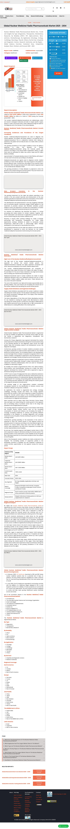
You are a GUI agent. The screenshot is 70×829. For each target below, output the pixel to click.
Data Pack (53, 49)
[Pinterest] (57, 7)
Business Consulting (28, 801)
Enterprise (53, 46)
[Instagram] (64, 7)
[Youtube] (60, 7)
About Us (61, 16)
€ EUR (56, 36)
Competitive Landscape (54, 53)
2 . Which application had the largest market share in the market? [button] (21, 743)
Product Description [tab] (11, 58)
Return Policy (17, 808)
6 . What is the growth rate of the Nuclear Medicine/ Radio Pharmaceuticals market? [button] (19, 757)
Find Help (16, 792)
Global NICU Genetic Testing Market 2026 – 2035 (16, 783)
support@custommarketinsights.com (45, 2)
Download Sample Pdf (36, 98)
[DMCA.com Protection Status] (57, 801)
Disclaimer (16, 801)
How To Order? (18, 795)
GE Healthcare (20, 574)
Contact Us (39, 799)
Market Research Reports (27, 809)
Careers (38, 802)
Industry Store (9, 16)
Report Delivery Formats (18, 798)
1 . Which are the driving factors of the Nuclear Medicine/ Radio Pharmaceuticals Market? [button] (20, 740)
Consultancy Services (51, 16)
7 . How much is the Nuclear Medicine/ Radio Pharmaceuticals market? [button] (22, 760)
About (11, 792)
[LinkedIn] (53, 11)
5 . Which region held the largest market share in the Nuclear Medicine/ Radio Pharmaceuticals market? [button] (22, 753)
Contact (38, 792)
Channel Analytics (27, 805)
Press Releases (20, 16)
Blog (27, 16)
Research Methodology (37, 16)
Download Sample (39, 771)
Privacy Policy (17, 805)
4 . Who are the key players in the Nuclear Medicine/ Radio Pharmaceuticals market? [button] (23, 749)
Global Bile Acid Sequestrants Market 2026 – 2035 (16, 777)
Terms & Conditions (16, 810)
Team (52, 43)
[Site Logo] (11, 10)
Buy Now (58, 73)
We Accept (28, 815)
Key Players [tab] (24, 60)
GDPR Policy (17, 803)
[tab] (23, 740)
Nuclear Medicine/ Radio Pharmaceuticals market (27, 505)
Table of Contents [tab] (25, 58)
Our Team (38, 797)
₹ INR (65, 36)
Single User (52, 40)
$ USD (52, 36)
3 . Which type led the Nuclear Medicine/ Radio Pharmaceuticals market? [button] (22, 746)
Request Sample (38, 58)
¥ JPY (61, 36)
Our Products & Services (29, 793)
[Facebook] (53, 7)
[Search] (42, 9)
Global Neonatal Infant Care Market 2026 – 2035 (16, 771)
